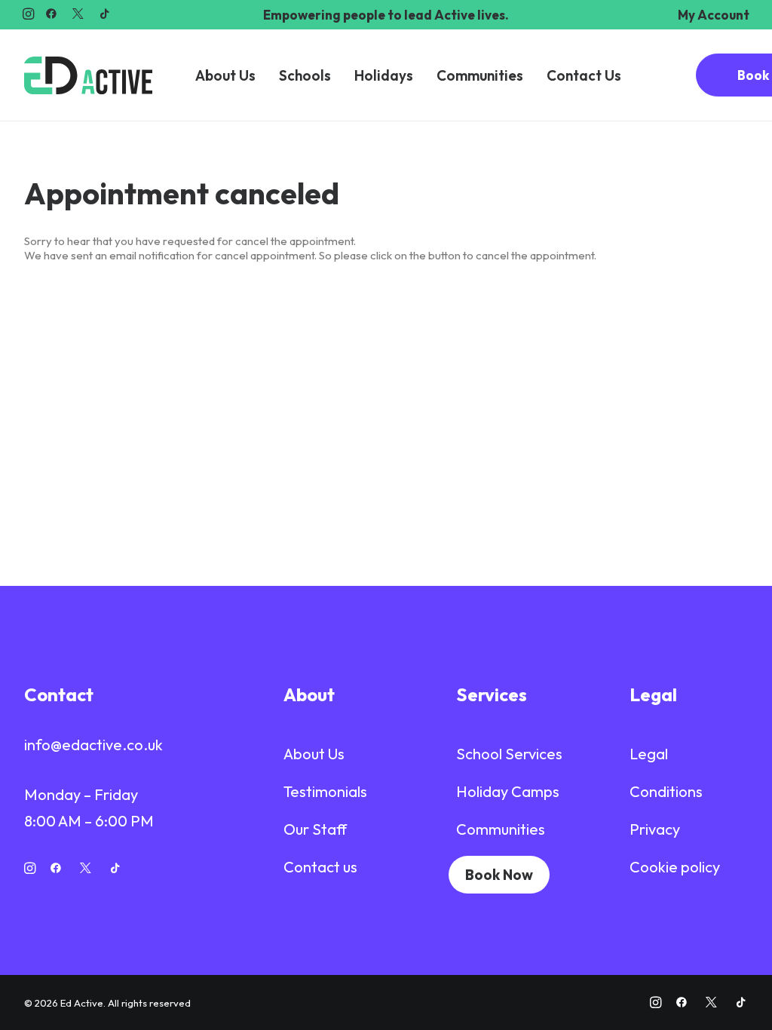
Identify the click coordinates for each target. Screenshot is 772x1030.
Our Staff (315, 829)
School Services (509, 753)
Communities (480, 75)
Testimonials (325, 791)
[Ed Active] (88, 75)
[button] (28, 13)
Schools (305, 75)
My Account (713, 15)
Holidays (383, 75)
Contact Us (584, 75)
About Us (225, 75)
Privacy (655, 829)
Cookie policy (675, 866)
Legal (649, 753)
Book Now (499, 875)
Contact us (320, 866)
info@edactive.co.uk (93, 744)
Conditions (666, 791)
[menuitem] (713, 14)
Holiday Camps (507, 791)
